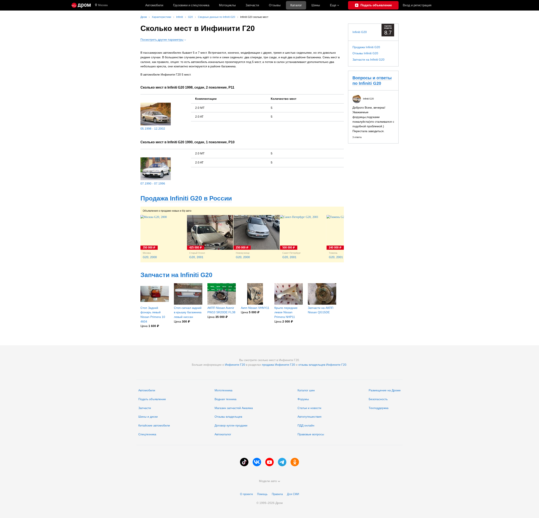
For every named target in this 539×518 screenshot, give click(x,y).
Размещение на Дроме (385, 390)
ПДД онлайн (306, 425)
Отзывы (275, 5)
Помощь (262, 494)
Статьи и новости (309, 408)
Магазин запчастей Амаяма (234, 408)
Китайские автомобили (154, 425)
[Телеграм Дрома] (282, 462)
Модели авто (268, 481)
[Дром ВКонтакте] (257, 462)
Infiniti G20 (359, 32)
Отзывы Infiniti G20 (365, 53)
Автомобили (154, 5)
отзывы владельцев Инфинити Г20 (322, 364)
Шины (315, 5)
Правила (277, 494)
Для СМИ (293, 494)
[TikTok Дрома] (244, 462)
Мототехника (223, 390)
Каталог (296, 5)
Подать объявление (152, 399)
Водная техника (225, 399)
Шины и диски (148, 416)
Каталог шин (306, 390)
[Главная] (81, 5)
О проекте (246, 494)
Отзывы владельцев (228, 416)
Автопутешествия (310, 416)
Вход (417, 5)
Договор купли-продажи (231, 425)
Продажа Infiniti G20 (366, 47)
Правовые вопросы (311, 434)
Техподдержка (378, 408)
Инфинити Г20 (235, 364)
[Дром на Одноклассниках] (295, 462)
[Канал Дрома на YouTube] (269, 462)
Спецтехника (147, 434)
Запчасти (252, 5)
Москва (103, 5)
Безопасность (378, 399)
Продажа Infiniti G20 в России (186, 198)
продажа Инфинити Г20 (278, 364)
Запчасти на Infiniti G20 (176, 274)
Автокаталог (223, 434)
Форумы (303, 399)
